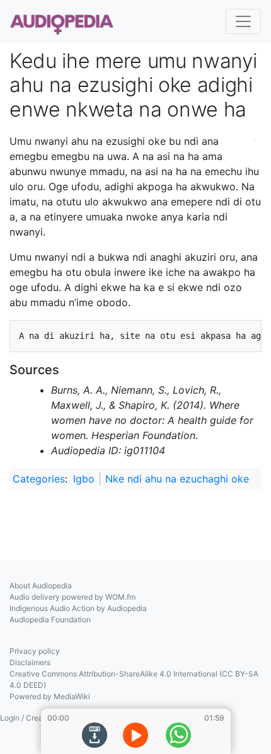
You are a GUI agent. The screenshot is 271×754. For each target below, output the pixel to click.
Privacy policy (34, 651)
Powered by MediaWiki (49, 696)
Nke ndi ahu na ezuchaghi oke (177, 478)
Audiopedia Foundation (50, 619)
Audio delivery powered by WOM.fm (72, 597)
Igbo (84, 478)
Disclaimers (29, 662)
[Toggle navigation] (243, 21)
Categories (39, 478)
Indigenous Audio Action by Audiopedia (78, 608)
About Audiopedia (40, 585)
